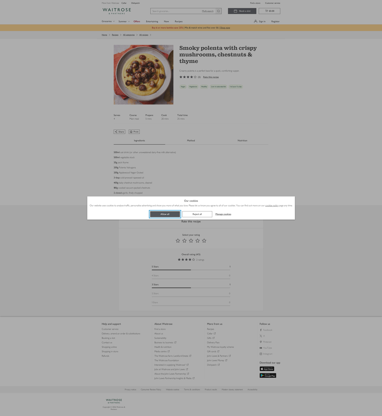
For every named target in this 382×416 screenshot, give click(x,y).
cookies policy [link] (272, 205)
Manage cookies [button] (223, 214)
